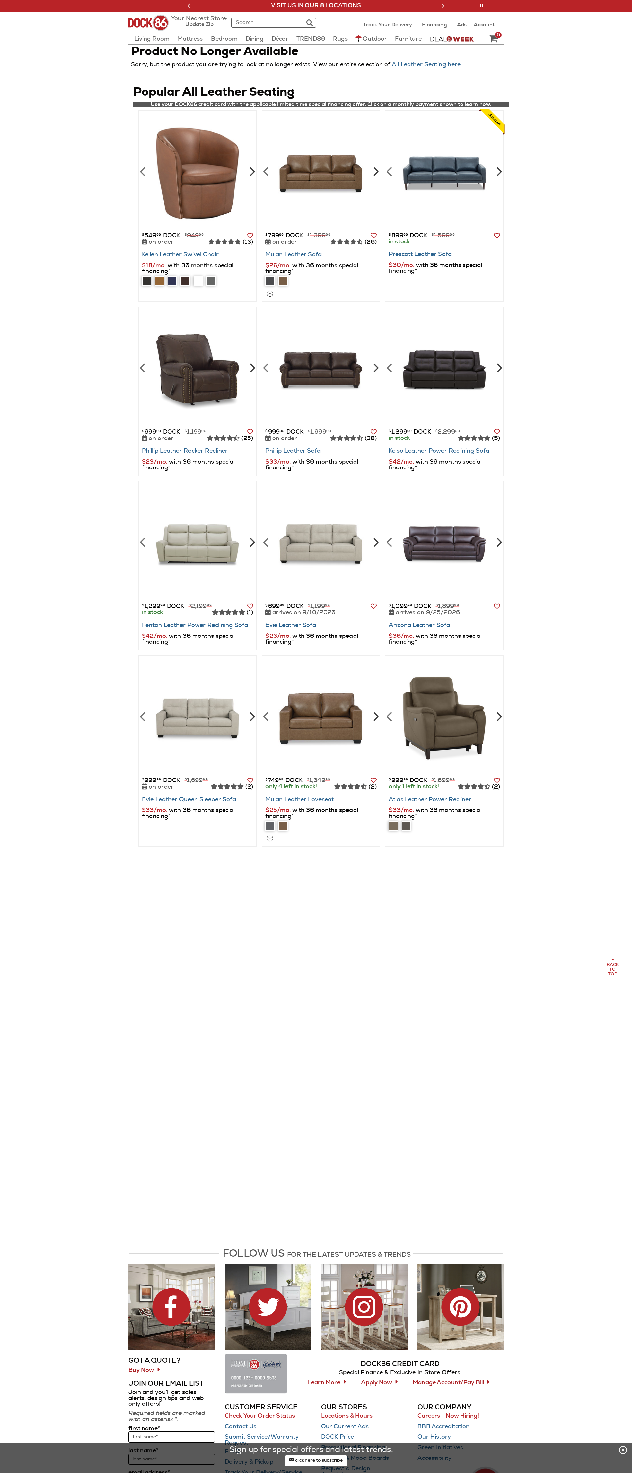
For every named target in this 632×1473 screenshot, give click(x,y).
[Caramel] (283, 281)
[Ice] (211, 281)
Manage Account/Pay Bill (448, 1383)
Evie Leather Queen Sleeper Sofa (189, 800)
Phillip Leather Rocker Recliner (185, 451)
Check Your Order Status (260, 1416)
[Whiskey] (159, 281)
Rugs (340, 39)
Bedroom (224, 39)
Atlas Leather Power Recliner (430, 800)
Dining (254, 39)
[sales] (452, 38)
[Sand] (393, 826)
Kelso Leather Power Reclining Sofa (439, 451)
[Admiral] (270, 281)
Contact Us (240, 1427)
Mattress (190, 39)
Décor (280, 39)
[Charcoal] (406, 826)
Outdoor (375, 39)
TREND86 (310, 39)
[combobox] (266, 23)
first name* (144, 1428)
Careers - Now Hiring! (448, 1416)
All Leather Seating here (426, 65)
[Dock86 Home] (150, 27)
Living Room (152, 39)
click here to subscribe (318, 1460)
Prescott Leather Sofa (420, 254)
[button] (189, 5)
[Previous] (142, 171)
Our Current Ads (345, 1427)
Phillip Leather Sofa (293, 451)
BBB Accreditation (443, 1427)
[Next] (251, 171)
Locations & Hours (347, 1416)
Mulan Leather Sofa (293, 255)
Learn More (323, 1383)
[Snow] (198, 281)
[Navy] (172, 281)
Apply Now (376, 1383)
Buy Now (141, 1370)
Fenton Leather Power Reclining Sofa (195, 625)
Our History (434, 1437)
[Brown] (185, 281)
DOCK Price (337, 1437)
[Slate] (146, 281)
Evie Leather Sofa (290, 625)
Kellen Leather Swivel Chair (180, 255)
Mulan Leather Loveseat (299, 800)
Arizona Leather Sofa (419, 625)
